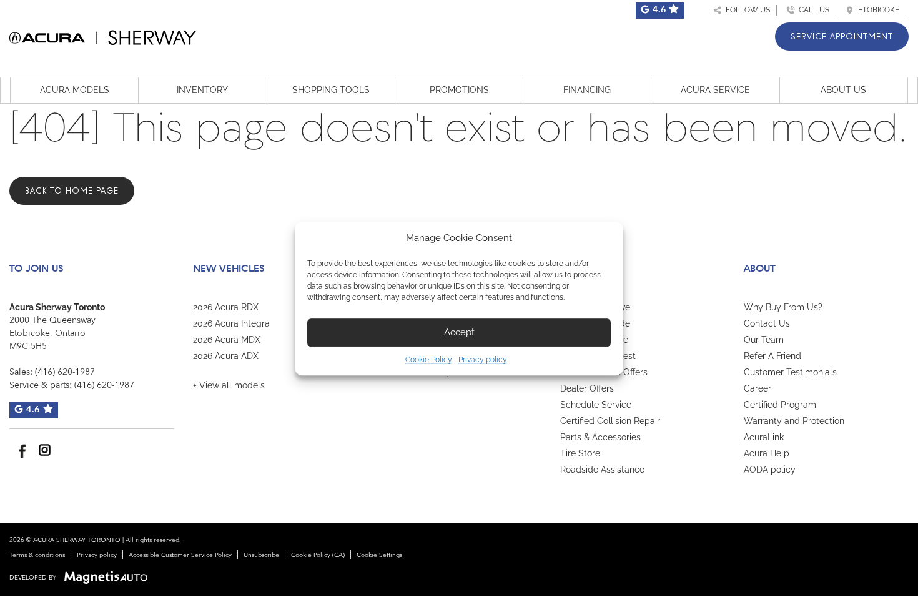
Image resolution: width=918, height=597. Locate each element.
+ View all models (229, 385)
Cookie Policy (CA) (318, 555)
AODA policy (770, 470)
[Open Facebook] (20, 450)
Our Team (764, 340)
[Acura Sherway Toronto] (103, 35)
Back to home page (72, 190)
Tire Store (580, 453)
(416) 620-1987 (65, 372)
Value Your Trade (595, 323)
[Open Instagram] (44, 450)
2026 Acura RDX (226, 307)
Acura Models (74, 90)
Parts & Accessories (600, 437)
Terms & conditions (37, 555)
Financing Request (598, 356)
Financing (587, 90)
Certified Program (780, 405)
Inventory (202, 90)
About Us (843, 90)
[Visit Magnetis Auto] (109, 577)
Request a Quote (594, 340)
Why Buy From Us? (783, 307)
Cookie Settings (379, 555)
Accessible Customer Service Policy (180, 555)
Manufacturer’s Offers (604, 372)
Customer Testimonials (790, 372)
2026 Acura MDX (226, 340)
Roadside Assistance (602, 470)
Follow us (746, 10)
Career (757, 388)
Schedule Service (595, 405)
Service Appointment (842, 36)
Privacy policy (482, 359)
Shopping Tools (331, 90)
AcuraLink (764, 437)
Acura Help (766, 453)
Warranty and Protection (794, 421)
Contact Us (767, 323)
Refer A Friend (772, 356)
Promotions (459, 90)
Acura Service (715, 90)
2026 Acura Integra (231, 323)
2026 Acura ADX (226, 356)
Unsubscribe (261, 555)
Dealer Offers (587, 388)
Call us (812, 10)
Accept (459, 332)
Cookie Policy (428, 359)
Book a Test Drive (595, 307)
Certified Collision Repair (610, 421)
